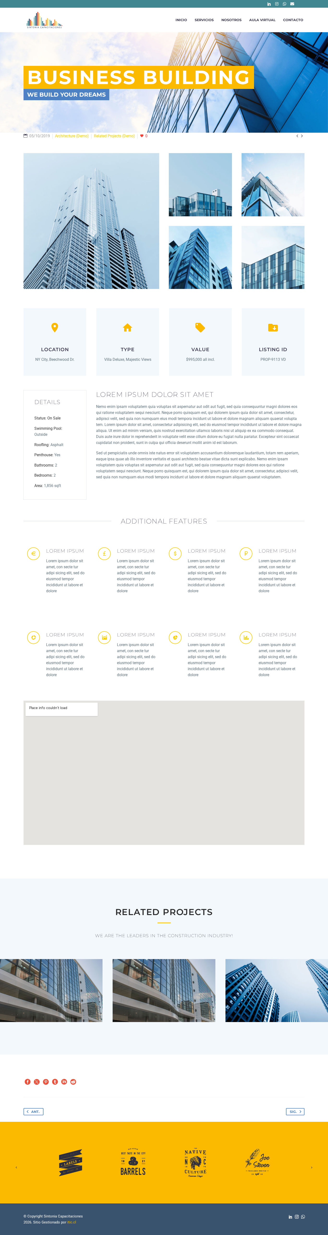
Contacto (293, 20)
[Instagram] (277, 4)
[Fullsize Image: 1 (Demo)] (91, 221)
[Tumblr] (55, 1082)
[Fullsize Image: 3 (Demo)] (273, 184)
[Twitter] (37, 1082)
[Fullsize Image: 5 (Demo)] (273, 257)
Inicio (181, 20)
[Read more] (57, 572)
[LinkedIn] (64, 1082)
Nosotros (231, 20)
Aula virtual (262, 20)
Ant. (35, 1112)
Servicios (204, 20)
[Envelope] (292, 4)
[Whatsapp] (284, 4)
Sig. (293, 1112)
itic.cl (71, 1222)
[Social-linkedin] (269, 4)
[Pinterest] (46, 1082)
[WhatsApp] (303, 1217)
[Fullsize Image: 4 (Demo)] (200, 257)
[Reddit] (73, 1082)
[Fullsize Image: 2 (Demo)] (200, 184)
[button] (16, 1163)
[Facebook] (27, 1082)
